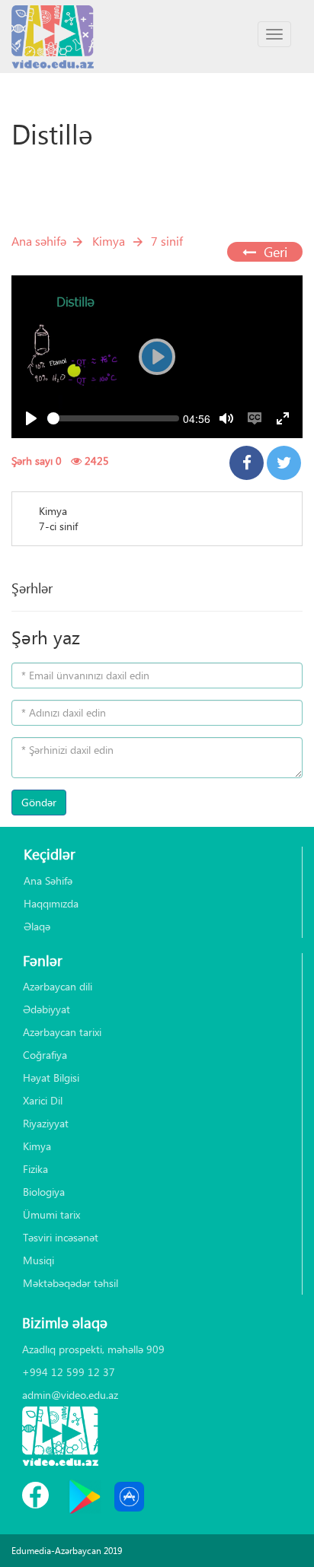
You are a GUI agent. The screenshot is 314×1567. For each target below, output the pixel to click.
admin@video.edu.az (70, 1394)
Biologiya (44, 1191)
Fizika (35, 1169)
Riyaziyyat (46, 1123)
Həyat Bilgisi (51, 1077)
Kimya (108, 241)
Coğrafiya (45, 1054)
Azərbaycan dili (57, 986)
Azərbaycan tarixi (62, 1032)
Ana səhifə (38, 241)
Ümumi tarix (51, 1214)
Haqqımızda (51, 903)
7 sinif (167, 241)
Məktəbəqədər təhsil (70, 1283)
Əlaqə (37, 926)
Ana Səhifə (48, 880)
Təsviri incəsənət (60, 1237)
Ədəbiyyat (46, 1009)
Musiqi (38, 1260)
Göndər (38, 802)
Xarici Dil (42, 1100)
